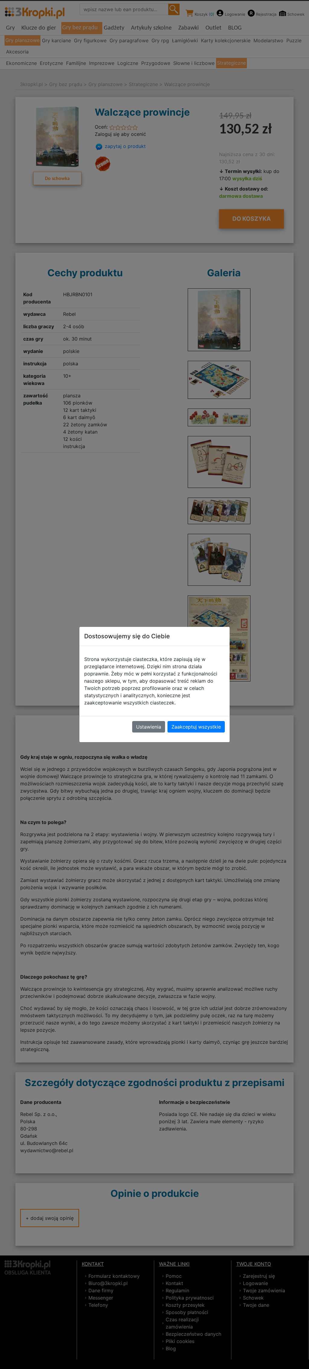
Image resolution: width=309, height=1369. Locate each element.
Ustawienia (148, 727)
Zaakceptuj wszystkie (196, 727)
